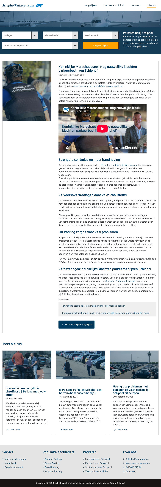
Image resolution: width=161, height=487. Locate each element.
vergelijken (91, 5)
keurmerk (135, 5)
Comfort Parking (53, 459)
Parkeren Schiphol (114, 5)
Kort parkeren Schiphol (97, 463)
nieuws (151, 5)
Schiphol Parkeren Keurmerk (120, 281)
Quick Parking (52, 463)
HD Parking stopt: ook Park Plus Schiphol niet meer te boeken (93, 305)
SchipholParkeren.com (137, 459)
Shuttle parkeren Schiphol (98, 467)
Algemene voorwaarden (137, 463)
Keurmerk (130, 471)
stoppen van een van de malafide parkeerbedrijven (96, 86)
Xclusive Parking (53, 471)
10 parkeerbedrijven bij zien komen (119, 165)
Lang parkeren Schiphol (97, 459)
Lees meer (13, 430)
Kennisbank (11, 463)
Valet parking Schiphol (96, 471)
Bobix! (122, 483)
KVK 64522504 (133, 467)
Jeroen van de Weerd (106, 483)
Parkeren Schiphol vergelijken (76, 324)
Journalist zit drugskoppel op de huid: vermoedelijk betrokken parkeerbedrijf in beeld (106, 313)
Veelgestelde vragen (15, 459)
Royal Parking (52, 467)
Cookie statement (14, 467)
